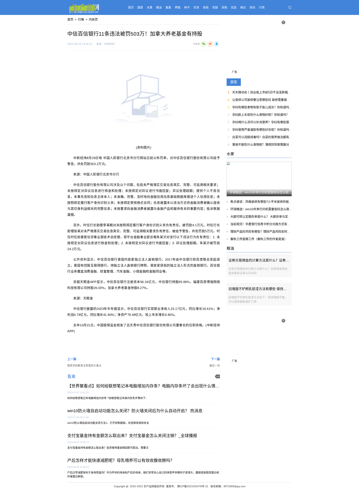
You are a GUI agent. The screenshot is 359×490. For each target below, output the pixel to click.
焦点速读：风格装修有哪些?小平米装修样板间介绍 (264, 201)
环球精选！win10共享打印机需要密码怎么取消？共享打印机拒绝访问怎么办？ (282, 209)
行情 (262, 7)
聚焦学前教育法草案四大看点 (84, 365)
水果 (149, 7)
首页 (131, 7)
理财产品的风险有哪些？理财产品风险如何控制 (261, 231)
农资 (196, 7)
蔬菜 (140, 7)
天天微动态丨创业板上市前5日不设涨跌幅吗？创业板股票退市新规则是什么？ (284, 92)
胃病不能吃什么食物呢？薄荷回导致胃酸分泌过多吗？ (268, 144)
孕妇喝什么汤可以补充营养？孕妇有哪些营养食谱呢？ (268, 122)
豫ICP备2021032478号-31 (192, 486)
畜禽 (168, 7)
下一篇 (215, 359)
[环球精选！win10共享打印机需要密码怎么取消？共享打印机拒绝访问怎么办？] (259, 178)
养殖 (177, 7)
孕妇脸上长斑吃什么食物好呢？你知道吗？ (260, 114)
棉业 (243, 7)
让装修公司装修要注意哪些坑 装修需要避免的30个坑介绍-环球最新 (276, 99)
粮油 (159, 7)
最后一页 (214, 365)
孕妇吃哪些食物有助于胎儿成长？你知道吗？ (262, 107)
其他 (205, 7)
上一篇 (71, 359)
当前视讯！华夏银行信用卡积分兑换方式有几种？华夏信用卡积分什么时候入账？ (284, 224)
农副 (215, 7)
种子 (187, 7)
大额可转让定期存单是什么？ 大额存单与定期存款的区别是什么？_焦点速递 (281, 216)
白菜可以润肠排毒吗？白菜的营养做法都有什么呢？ (266, 137)
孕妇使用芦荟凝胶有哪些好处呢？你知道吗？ (262, 129)
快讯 (252, 7)
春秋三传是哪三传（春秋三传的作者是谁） (258, 239)
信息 (234, 7)
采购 (224, 7)
